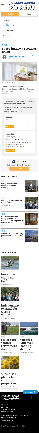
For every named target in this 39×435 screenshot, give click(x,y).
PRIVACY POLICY (7, 412)
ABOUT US (4, 404)
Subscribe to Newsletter (19, 169)
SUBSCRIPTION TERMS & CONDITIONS (15, 415)
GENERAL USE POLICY (8, 409)
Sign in (29, 14)
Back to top (29, 392)
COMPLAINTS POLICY (8, 418)
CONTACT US (5, 407)
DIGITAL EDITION (7, 420)
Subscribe (10, 14)
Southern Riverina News (18, 56)
